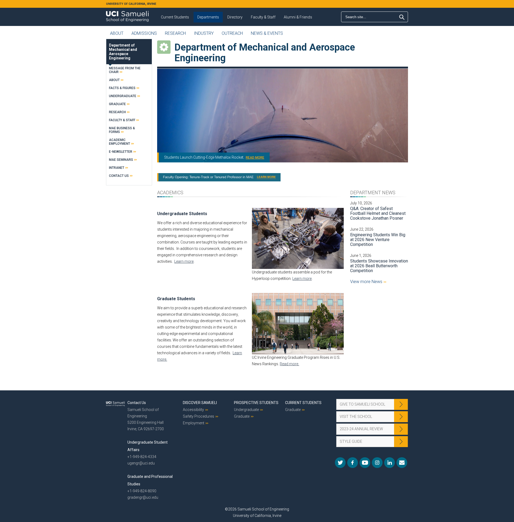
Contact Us (119, 176)
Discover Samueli (200, 403)
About (116, 33)
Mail (401, 462)
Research (175, 33)
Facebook (352, 462)
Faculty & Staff (263, 17)
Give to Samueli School (362, 404)
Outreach (232, 33)
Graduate (117, 104)
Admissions (144, 33)
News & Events (267, 33)
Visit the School (356, 416)
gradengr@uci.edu (142, 497)
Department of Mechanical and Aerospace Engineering (123, 51)
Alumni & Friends (298, 17)
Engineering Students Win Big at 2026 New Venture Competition (377, 239)
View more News (366, 281)
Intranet (116, 168)
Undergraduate (122, 96)
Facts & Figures (122, 88)
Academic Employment (119, 142)
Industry (204, 33)
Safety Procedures (198, 416)
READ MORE (255, 157)
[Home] (127, 14)
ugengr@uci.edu (141, 463)
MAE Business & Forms (122, 130)
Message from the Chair (125, 70)
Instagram (377, 462)
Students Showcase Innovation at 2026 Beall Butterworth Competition (379, 265)
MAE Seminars (121, 160)
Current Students (175, 17)
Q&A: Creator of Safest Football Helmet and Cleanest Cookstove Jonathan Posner (378, 213)
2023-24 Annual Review (361, 429)
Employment (193, 423)
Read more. (289, 364)
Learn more (184, 261)
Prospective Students (256, 403)
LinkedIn (389, 462)
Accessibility (193, 409)
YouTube (365, 462)
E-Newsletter (120, 152)
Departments (208, 17)
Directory (235, 17)
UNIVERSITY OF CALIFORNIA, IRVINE (131, 4)
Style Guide (351, 441)
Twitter (340, 462)
